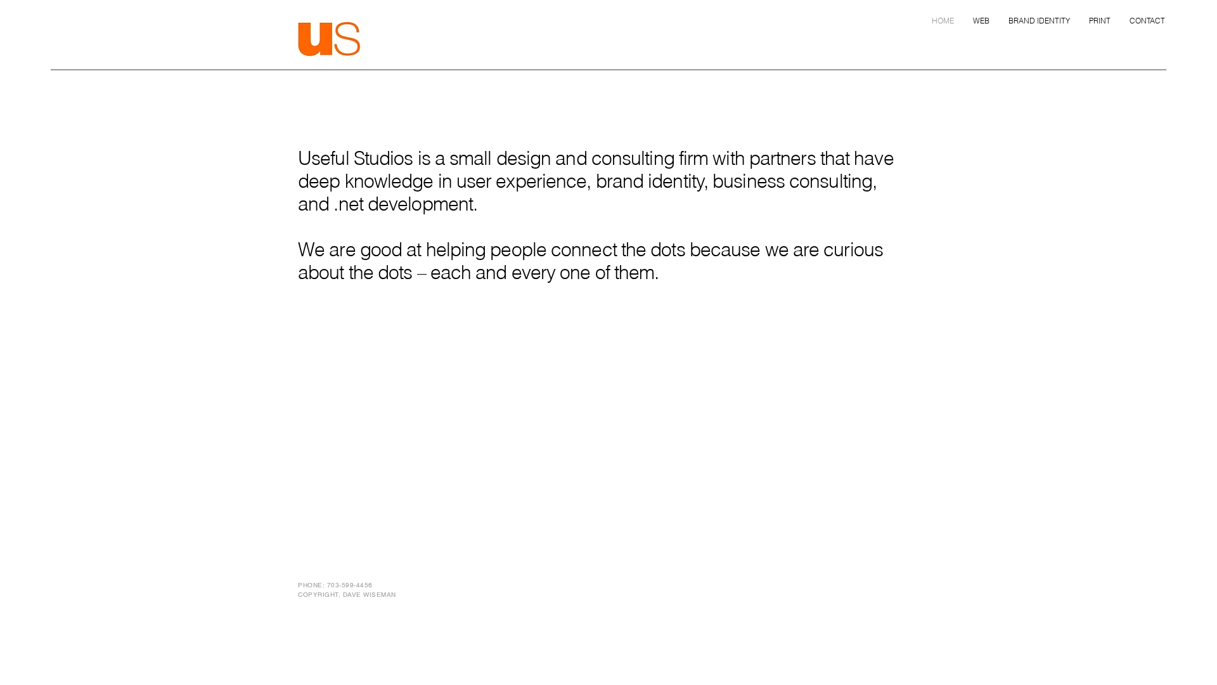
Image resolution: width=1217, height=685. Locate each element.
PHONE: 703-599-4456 (335, 585)
